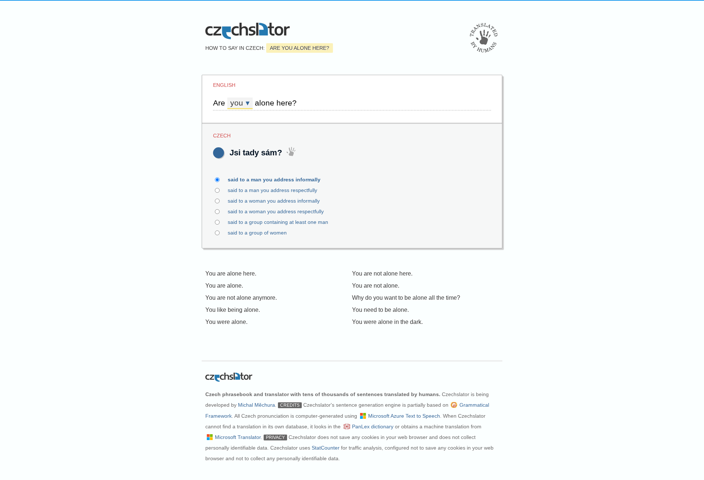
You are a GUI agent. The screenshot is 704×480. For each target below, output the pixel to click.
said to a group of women (257, 233)
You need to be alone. (380, 310)
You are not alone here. (382, 273)
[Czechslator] (247, 31)
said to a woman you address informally (274, 201)
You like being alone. (232, 310)
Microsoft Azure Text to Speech (404, 416)
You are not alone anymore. (241, 298)
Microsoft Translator (238, 437)
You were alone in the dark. (387, 322)
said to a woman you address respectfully (276, 211)
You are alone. (224, 286)
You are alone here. (230, 273)
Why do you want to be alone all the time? (406, 298)
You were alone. (226, 322)
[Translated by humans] (484, 38)
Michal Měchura (256, 405)
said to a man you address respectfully (272, 190)
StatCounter (326, 448)
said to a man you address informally (274, 179)
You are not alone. (375, 286)
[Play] (218, 152)
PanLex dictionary (372, 426)
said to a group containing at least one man (278, 222)
